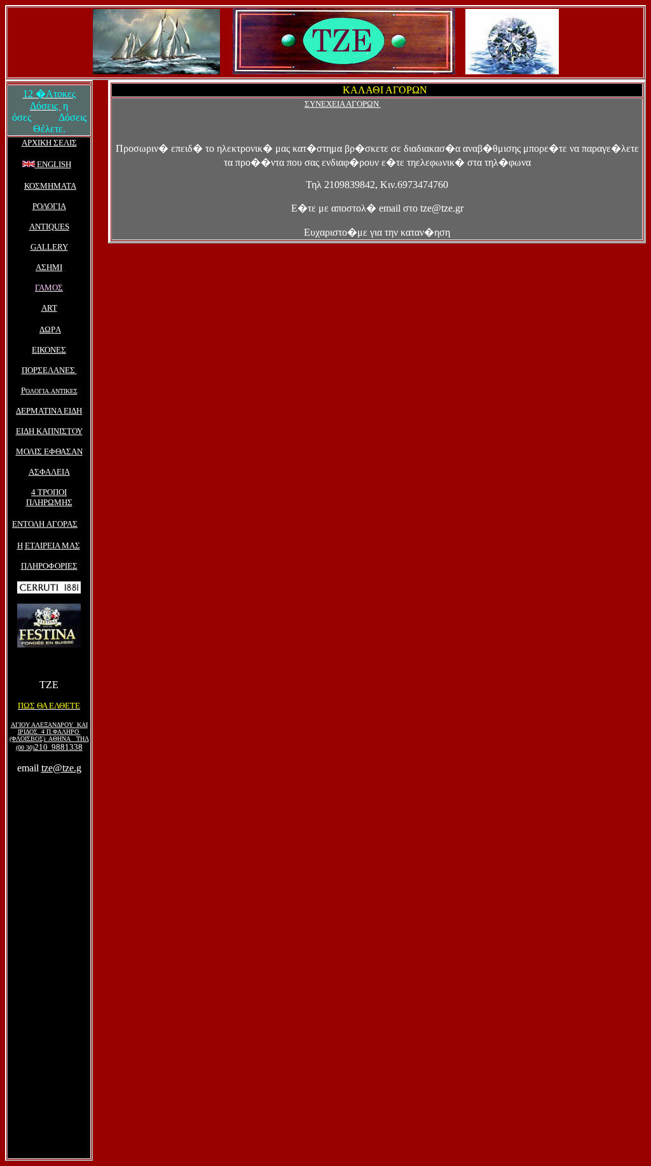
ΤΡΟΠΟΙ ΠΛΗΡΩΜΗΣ (49, 497)
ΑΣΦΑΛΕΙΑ (49, 472)
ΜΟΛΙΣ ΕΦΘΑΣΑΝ (49, 451)
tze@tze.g (61, 768)
